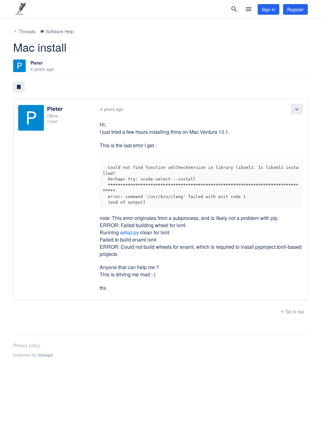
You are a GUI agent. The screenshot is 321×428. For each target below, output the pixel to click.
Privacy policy (26, 345)
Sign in (268, 9)
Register (295, 9)
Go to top (292, 311)
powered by (33, 355)
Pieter (36, 63)
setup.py (129, 232)
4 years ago (112, 109)
